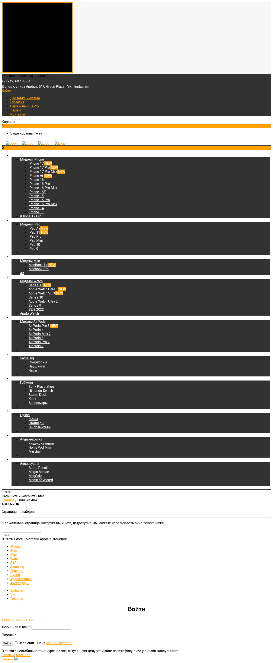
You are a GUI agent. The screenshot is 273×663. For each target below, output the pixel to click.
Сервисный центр (24, 106)
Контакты (18, 114)
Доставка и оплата (25, 98)
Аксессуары (19, 583)
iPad (13, 551)
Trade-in (16, 110)
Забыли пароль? (59, 643)
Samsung (17, 567)
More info (23, 655)
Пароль (9, 635)
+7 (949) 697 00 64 (16, 81)
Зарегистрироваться (18, 620)
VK (69, 87)
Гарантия (17, 102)
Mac (13, 555)
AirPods (16, 563)
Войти (6, 91)
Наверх (7, 659)
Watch (14, 559)
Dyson (15, 575)
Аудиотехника (21, 579)
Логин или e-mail (16, 627)
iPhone (15, 546)
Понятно (8, 655)
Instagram (81, 87)
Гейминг (17, 571)
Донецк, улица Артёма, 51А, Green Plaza (33, 87)
